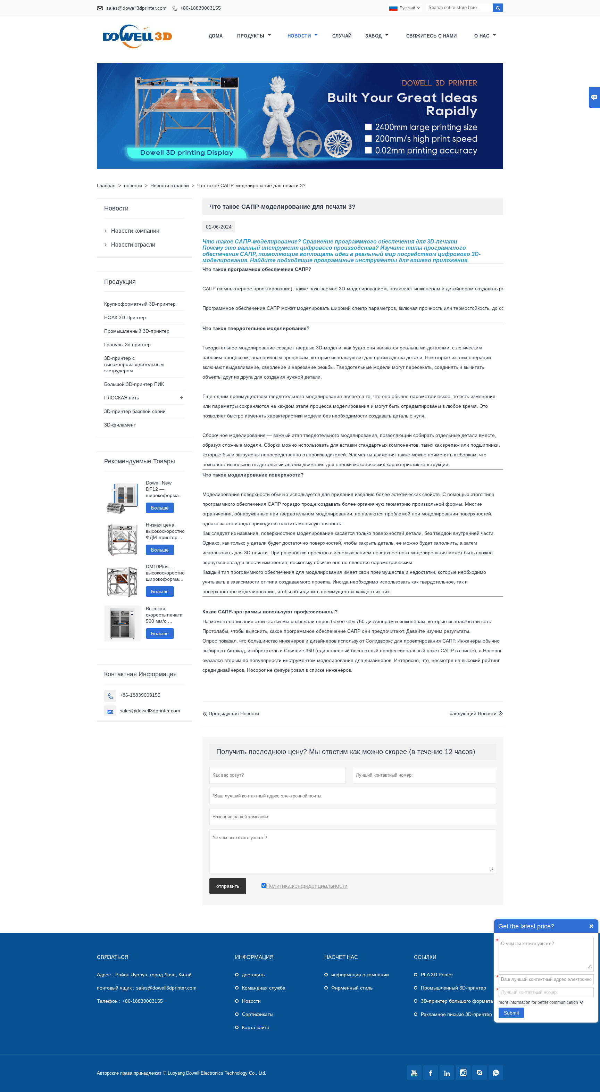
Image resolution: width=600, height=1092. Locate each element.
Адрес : (105, 974)
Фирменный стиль (352, 988)
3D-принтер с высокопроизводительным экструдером (134, 364)
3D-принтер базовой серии (135, 411)
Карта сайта (255, 1027)
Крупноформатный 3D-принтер (140, 304)
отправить (227, 886)
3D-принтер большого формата (457, 1001)
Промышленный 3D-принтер (136, 331)
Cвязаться (112, 957)
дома (216, 36)
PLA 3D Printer (437, 974)
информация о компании (360, 974)
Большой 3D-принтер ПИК (134, 384)
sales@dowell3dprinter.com (136, 8)
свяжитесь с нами (431, 36)
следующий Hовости (473, 713)
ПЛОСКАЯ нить (121, 397)
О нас (482, 36)
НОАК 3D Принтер (125, 317)
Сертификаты (257, 1014)
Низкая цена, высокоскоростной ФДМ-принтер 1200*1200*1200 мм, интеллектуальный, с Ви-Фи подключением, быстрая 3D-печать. (165, 531)
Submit (511, 1013)
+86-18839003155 (200, 8)
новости (300, 36)
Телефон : (108, 1001)
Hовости (251, 1001)
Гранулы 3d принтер (127, 344)
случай (342, 36)
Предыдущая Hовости (230, 713)
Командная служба (263, 988)
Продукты (251, 36)
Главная (106, 185)
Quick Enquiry (591, 926)
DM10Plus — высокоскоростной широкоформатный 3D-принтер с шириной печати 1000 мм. (165, 573)
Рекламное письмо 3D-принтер (456, 1014)
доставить (253, 974)
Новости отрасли (169, 185)
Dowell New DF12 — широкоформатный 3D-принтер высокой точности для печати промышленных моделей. (165, 489)
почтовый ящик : (115, 988)
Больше (160, 508)
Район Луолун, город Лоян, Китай (153, 974)
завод (374, 36)
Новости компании (135, 231)
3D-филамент (120, 425)
